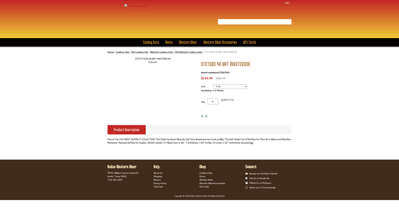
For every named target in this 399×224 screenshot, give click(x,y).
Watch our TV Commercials (262, 187)
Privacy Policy (160, 183)
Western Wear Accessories (220, 42)
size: (203, 86)
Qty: (203, 102)
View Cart (158, 186)
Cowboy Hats (151, 42)
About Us (158, 173)
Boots (169, 42)
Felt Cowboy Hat (139, 52)
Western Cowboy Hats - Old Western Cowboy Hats (176, 52)
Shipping (158, 176)
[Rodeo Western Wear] (137, 6)
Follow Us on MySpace (260, 183)
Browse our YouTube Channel (263, 173)
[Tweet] (202, 116)
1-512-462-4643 (115, 179)
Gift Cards (249, 42)
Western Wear (188, 42)
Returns (157, 179)
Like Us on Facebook (259, 178)
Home (111, 52)
